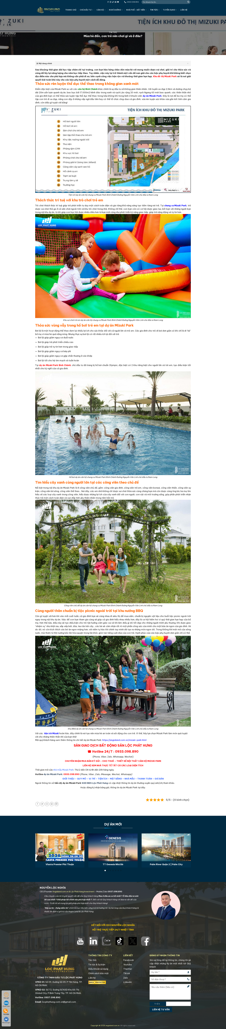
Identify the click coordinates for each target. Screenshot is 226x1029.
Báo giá (6, 998)
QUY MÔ (81, 778)
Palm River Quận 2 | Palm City (166, 864)
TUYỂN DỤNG (169, 10)
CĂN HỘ (100, 10)
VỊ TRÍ (92, 778)
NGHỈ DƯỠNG (115, 10)
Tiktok (126, 973)
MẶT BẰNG (116, 778)
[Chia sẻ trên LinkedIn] (56, 804)
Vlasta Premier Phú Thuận (60, 864)
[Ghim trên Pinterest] (52, 804)
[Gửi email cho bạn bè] (47, 804)
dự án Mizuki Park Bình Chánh (55, 365)
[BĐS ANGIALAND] (48, 10)
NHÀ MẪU (130, 778)
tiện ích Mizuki (51, 733)
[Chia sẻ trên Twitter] (42, 804)
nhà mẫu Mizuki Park (63, 769)
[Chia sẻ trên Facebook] (37, 804)
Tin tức (154, 10)
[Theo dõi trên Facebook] (108, 2)
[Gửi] (188, 2)
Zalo (125, 977)
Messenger (6, 1022)
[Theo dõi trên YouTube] (118, 2)
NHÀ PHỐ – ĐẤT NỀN (135, 10)
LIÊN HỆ (183, 10)
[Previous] (39, 844)
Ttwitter (127, 969)
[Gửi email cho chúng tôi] (115, 2)
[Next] (186, 844)
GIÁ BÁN (159, 778)
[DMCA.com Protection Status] (97, 982)
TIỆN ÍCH (102, 778)
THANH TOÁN (144, 778)
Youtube (127, 964)
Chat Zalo (6, 1006)
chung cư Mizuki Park (175, 205)
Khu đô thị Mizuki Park (165, 76)
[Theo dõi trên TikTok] (113, 2)
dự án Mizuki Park (152, 96)
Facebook (128, 960)
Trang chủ (70, 10)
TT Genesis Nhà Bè (113, 864)
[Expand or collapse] (188, 63)
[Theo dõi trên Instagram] (110, 2)
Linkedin (127, 982)
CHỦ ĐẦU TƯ (85, 10)
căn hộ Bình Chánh (87, 89)
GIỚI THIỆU (68, 778)
